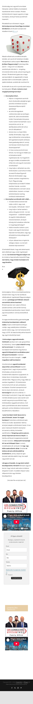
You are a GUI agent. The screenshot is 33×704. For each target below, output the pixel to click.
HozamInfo (19, 682)
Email (7, 546)
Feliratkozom (16, 578)
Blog (15, 607)
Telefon (8, 562)
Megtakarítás (11, 609)
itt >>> (15, 31)
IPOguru (26, 682)
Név (7, 554)
